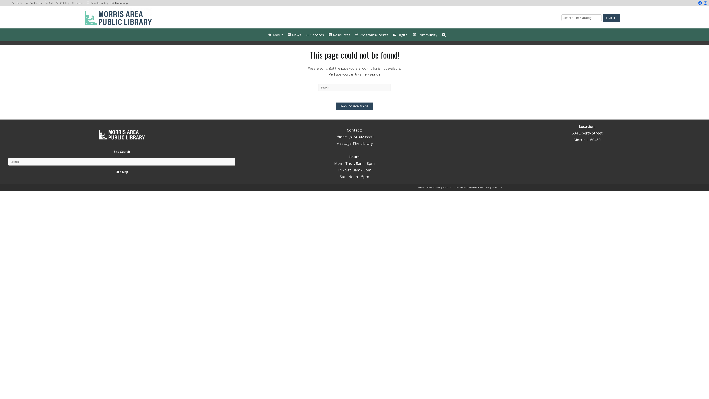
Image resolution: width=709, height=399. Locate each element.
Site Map (122, 172)
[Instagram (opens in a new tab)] (705, 3)
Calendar (460, 187)
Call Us (447, 187)
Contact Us (36, 3)
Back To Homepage (354, 106)
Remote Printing (99, 3)
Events (79, 3)
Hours (354, 156)
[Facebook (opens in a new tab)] (700, 3)
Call (51, 3)
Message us (433, 187)
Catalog (64, 3)
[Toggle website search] (444, 34)
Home (19, 3)
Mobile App (121, 3)
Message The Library (354, 143)
